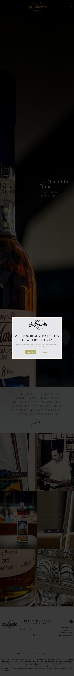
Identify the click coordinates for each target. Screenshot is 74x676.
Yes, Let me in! (30, 352)
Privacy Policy (43, 347)
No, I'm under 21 (43, 352)
